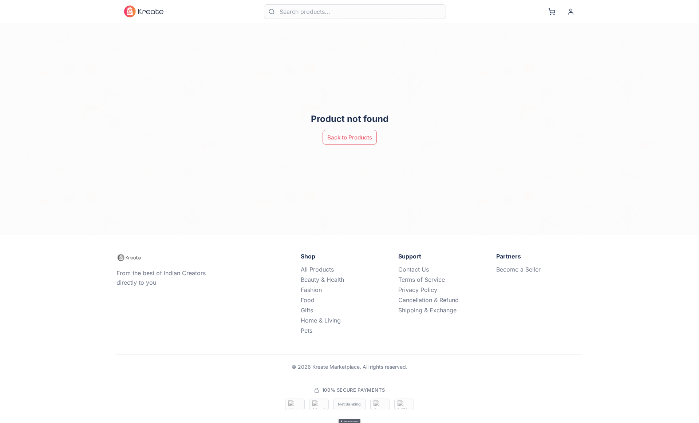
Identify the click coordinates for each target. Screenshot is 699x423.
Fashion (311, 289)
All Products (317, 269)
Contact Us (413, 269)
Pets (306, 330)
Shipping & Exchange (427, 310)
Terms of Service (421, 279)
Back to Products (349, 137)
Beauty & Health (322, 279)
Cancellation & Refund (428, 300)
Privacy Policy (417, 289)
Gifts (307, 310)
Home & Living (321, 320)
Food (308, 300)
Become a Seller (518, 269)
